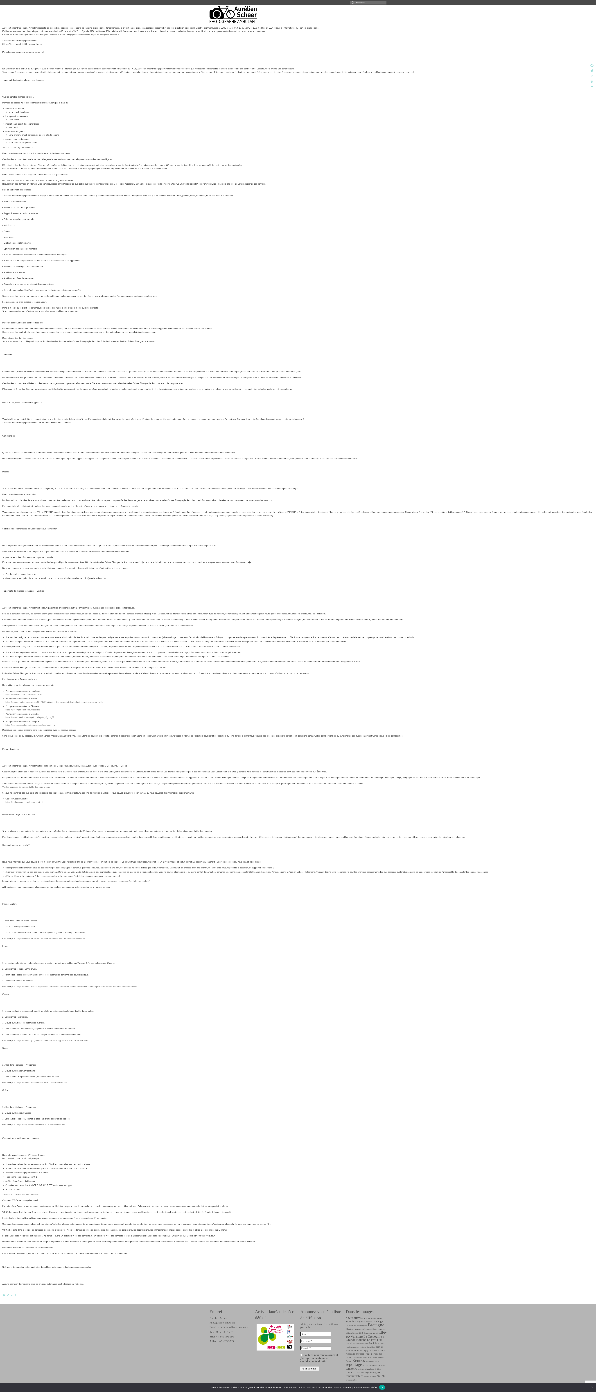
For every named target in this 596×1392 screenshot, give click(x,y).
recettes (381, 1357)
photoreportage (363, 1353)
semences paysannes (371, 1365)
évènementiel (351, 1380)
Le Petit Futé (374, 1340)
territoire (351, 1368)
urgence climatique (366, 1369)
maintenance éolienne (360, 1343)
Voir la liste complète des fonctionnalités (20, 1194)
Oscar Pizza (371, 1347)
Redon (348, 1361)
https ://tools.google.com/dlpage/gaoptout (24, 802)
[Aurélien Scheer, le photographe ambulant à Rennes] (237, 14)
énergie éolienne (370, 1376)
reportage (354, 1364)
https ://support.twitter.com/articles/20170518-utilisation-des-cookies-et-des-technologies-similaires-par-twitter (54, 702)
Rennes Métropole (372, 1361)
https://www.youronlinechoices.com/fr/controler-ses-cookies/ (123, 881)
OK (382, 1387)
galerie (376, 1333)
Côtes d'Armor (352, 1333)
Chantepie (350, 1329)
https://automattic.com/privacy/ (239, 458)
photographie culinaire (369, 1350)
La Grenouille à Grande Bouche (365, 1338)
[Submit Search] (352, 3)
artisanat (366, 1318)
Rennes (358, 1360)
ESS (361, 1332)
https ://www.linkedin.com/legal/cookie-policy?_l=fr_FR (29, 717)
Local (349, 1343)
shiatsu (383, 1365)
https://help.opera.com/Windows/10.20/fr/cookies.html (41, 1125)
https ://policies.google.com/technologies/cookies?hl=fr (30, 725)
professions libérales (360, 1357)
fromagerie (368, 1333)
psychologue (372, 1357)
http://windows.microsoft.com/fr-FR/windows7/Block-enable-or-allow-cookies (51, 938)
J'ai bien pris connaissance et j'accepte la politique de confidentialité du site (319, 1358)
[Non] (592, 1387)
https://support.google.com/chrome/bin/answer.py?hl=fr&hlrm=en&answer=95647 (53, 1040)
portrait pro (376, 1353)
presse (349, 1357)
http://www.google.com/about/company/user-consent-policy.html (243, 515)
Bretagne (376, 1324)
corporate (382, 1329)
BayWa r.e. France (364, 1321)
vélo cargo (365, 1373)
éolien (381, 1376)
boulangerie (362, 1325)
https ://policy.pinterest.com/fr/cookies (22, 710)
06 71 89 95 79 (224, 1331)
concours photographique (366, 1329)
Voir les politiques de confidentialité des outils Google (26, 787)
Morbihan (374, 1343)
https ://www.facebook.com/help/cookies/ (23, 694)
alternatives (354, 1318)
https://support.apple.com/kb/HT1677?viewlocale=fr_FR (42, 1082)
